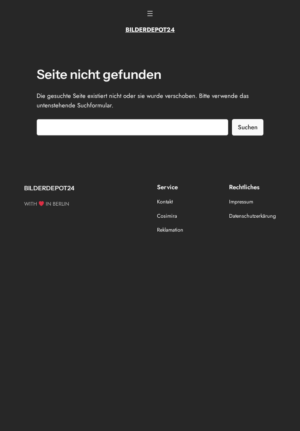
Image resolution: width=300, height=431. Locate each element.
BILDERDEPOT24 (150, 29)
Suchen (248, 127)
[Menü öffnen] (150, 13)
